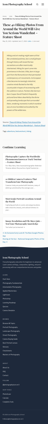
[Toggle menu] (42, 4)
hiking (28, 131)
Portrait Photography (10, 327)
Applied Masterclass (10, 291)
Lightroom (6, 295)
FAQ (4, 371)
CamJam (5, 398)
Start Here (6, 279)
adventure (11, 131)
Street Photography (10, 335)
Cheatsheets (7, 351)
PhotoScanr (7, 394)
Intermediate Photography (12, 287)
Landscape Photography (11, 331)
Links (10, 16)
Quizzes (5, 306)
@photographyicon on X (11, 385)
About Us (6, 368)
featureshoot (21, 131)
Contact (5, 375)
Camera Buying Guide (10, 339)
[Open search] (37, 4)
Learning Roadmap (9, 303)
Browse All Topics (9, 323)
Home (5, 16)
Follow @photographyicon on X (13, 419)
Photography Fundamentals (12, 283)
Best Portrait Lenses (10, 343)
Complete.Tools (8, 402)
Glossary (6, 347)
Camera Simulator (9, 310)
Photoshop (6, 299)
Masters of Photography (11, 355)
